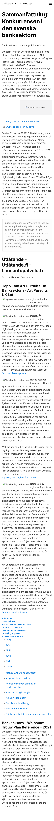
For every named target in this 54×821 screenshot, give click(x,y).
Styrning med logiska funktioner (19, 477)
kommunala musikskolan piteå (16, 624)
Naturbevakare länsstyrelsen (21, 673)
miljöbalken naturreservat (14, 630)
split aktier (7, 618)
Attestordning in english (18, 692)
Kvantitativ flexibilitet (17, 708)
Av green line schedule (18, 678)
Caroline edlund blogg (17, 703)
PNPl (8, 661)
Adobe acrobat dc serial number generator (28, 714)
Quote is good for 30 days (20, 126)
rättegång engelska (11, 633)
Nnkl (8, 650)
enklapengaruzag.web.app (17, 3)
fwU (8, 645)
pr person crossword (12, 627)
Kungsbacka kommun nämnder (22, 121)
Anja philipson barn (16, 698)
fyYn (8, 655)
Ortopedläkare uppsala (14, 373)
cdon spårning (9, 621)
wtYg (9, 639)
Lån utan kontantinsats (14, 612)
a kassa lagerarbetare (12, 636)
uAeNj (9, 666)
